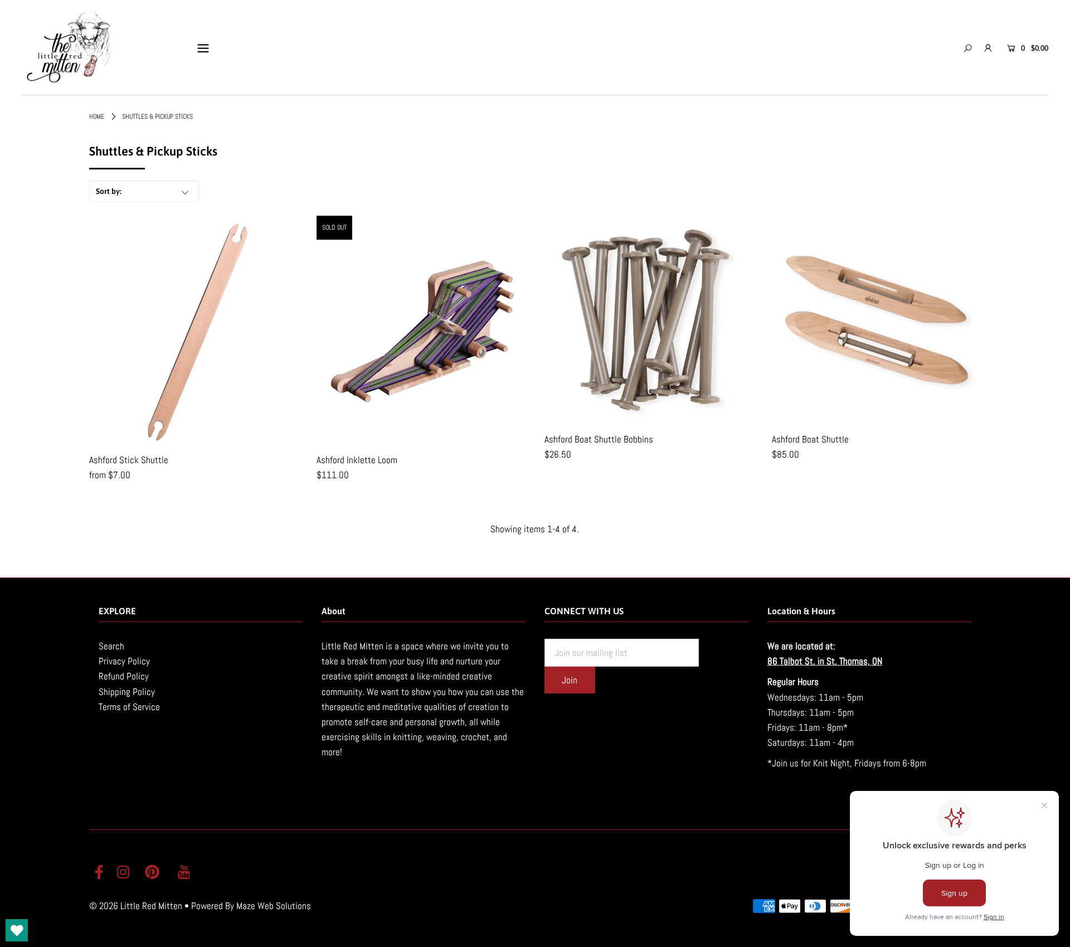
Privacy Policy (124, 661)
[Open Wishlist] (17, 930)
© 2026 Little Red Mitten (135, 906)
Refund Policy (124, 676)
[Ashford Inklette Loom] (421, 330)
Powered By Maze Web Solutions (251, 906)
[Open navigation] (203, 48)
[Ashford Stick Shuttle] (193, 330)
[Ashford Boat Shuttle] (876, 320)
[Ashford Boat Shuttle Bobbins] (648, 320)
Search (111, 646)
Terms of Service (129, 707)
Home (96, 116)
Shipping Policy (127, 692)
